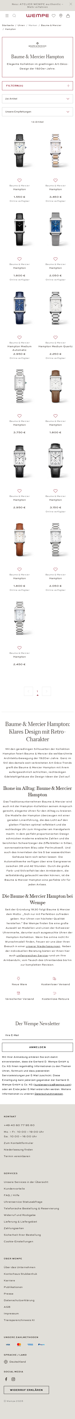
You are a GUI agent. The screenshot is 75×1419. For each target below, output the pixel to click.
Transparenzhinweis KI (19, 1320)
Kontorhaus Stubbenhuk (20, 1274)
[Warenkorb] (68, 15)
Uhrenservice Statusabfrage (23, 1201)
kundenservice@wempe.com (53, 1084)
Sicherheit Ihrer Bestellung (22, 1234)
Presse (8, 1293)
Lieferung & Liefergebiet (20, 1221)
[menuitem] (7, 15)
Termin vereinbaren (17, 1156)
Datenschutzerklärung (19, 1300)
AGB (7, 1307)
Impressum (11, 1313)
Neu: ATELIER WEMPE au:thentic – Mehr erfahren (37, 5)
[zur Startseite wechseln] (38, 15)
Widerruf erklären (26, 1390)
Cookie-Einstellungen (18, 1241)
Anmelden (37, 1047)
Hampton (19, 189)
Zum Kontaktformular (18, 1143)
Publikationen (13, 1287)
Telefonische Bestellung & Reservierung (31, 1208)
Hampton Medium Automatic (19, 348)
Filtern (14, 85)
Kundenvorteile (14, 1188)
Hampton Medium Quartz (55, 346)
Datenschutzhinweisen (49, 1093)
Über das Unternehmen (19, 1267)
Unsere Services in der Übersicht (26, 1182)
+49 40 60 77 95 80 (19, 1125)
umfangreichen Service (32, 955)
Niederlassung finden (18, 1149)
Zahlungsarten (14, 1228)
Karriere (9, 1280)
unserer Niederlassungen (43, 946)
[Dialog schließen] (72, 4)
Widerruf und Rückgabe (20, 1215)
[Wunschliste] (53, 15)
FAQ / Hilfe (12, 1195)
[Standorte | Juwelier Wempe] (60, 15)
